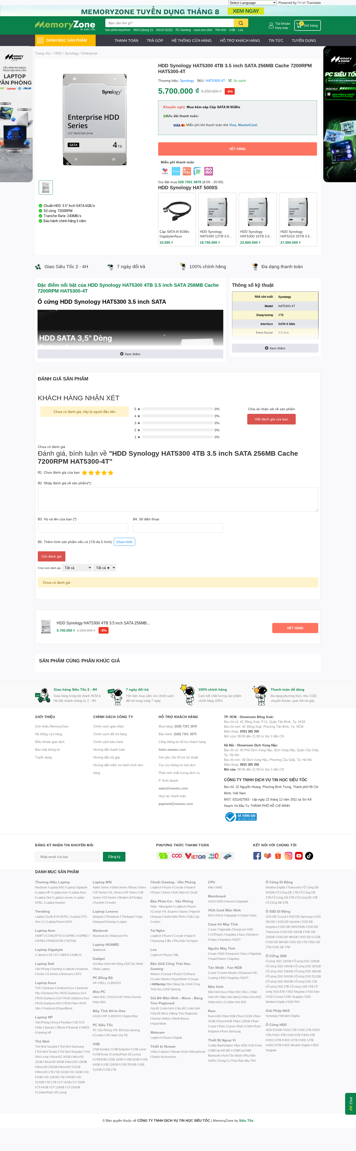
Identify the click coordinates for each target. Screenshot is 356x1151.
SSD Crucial (275, 997)
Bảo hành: (177, 734)
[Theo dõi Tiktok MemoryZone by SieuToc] (309, 855)
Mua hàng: (178, 726)
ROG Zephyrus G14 (73, 993)
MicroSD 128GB (76, 1062)
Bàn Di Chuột (188, 892)
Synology (187, 80)
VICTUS (79, 1022)
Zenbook (48, 988)
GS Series (109, 897)
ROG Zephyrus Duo (76, 998)
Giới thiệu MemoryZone (51, 726)
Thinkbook (112, 916)
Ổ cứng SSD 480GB (308, 971)
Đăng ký (114, 857)
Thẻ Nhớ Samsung (72, 1046)
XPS (78, 974)
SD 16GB (62, 1072)
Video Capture (159, 1051)
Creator (111, 902)
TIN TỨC (276, 40)
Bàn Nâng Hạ (176, 984)
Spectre (49, 1027)
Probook (73, 1027)
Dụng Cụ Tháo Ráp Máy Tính (237, 1060)
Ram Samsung (231, 1031)
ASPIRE (69, 936)
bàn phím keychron (118, 30)
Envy (55, 1022)
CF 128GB (57, 1087)
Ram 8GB (229, 1016)
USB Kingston (121, 1049)
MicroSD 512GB (70, 1067)
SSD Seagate (294, 997)
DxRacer (189, 974)
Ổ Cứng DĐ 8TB (277, 902)
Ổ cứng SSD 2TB (278, 986)
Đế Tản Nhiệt (134, 964)
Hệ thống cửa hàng (48, 734)
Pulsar (156, 892)
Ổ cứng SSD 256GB (280, 971)
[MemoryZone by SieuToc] (65, 25)
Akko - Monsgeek (161, 906)
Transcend (294, 887)
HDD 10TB (274, 1040)
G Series (52, 974)
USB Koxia (101, 1054)
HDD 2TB (305, 1030)
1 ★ (137, 437)
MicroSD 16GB (60, 1057)
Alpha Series (101, 887)
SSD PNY (293, 1002)
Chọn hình (124, 542)
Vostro (41, 974)
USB (232, 30)
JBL (169, 941)
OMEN (85, 1027)
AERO (65, 955)
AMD (219, 887)
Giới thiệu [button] (45, 717)
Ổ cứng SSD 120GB (278, 961)
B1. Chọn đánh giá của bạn (59, 472)
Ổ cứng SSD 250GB (308, 966)
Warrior (155, 974)
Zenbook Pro (50, 993)
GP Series (130, 892)
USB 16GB (116, 1059)
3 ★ (137, 423)
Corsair (178, 887)
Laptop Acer (60, 892)
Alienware (66, 974)
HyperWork (179, 979)
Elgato (178, 1037)
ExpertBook (64, 1008)
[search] (241, 23)
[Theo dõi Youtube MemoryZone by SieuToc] (299, 855)
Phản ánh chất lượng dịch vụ (179, 773)
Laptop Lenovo (63, 897)
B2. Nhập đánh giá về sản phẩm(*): (65, 483)
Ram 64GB (225, 1021)
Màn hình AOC (252, 997)
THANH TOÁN (126, 40)
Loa (240, 30)
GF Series (100, 892)
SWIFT (39, 936)
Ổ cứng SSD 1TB (306, 981)
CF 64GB (42, 1087)
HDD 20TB (274, 1045)
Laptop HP (43, 892)
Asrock (136, 997)
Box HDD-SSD (244, 1045)
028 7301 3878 (189, 182)
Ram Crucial (227, 1026)
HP (95, 983)
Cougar (194, 979)
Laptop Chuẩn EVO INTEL (52, 916)
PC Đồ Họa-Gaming (127, 1030)
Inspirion (82, 969)
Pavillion (66, 1022)
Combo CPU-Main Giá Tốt (111, 1035)
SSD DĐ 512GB (310, 937)
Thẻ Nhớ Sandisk (46, 1046)
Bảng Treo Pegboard (184, 1013)
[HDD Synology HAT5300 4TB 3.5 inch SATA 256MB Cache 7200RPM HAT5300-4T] (95, 119)
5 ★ (137, 409)
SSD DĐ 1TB (298, 942)
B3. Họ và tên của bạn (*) (57, 519)
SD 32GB (76, 1072)
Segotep (230, 934)
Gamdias (225, 939)
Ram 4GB (214, 1016)
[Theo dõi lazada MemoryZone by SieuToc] (267, 855)
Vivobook (49, 1008)
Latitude (69, 969)
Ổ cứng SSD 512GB (308, 976)
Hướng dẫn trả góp (106, 757)
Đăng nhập (281, 27)
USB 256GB (128, 1064)
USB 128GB (110, 1064)
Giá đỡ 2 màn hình (188, 1008)
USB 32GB (132, 1059)
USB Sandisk (101, 1049)
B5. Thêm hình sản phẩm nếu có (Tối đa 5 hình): (85, 542)
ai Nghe (193, 941)
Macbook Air (100, 936)
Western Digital (275, 887)
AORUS (76, 955)
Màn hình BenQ (231, 997)
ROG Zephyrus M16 (49, 1003)
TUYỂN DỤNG (304, 40)
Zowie (166, 892)
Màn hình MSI (237, 1002)
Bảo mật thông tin (47, 749)
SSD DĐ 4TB (281, 947)
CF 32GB (79, 1082)
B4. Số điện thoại (146, 519)
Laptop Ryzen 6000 (59, 922)
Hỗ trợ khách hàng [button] (178, 717)
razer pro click (203, 30)
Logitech (155, 887)
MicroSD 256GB (47, 1067)
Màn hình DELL (239, 992)
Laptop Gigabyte (76, 887)
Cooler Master (161, 979)
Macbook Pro (119, 936)
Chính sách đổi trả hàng (110, 734)
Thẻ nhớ (220, 30)
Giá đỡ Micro (160, 1013)
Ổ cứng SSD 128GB (306, 961)
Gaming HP (44, 1032)
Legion (122, 922)
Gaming (57, 969)
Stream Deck (179, 1051)
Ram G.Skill (244, 1026)
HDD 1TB (290, 1030)
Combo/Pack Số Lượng (52, 1092)
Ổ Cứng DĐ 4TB (307, 897)
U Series (40, 955)
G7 (57, 955)
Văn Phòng (42, 969)
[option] (95, 119)
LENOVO (115, 983)
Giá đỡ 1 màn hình (162, 1008)
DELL (103, 983)
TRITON (71, 941)
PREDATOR (55, 941)
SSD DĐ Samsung (300, 916)
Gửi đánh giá (52, 556)
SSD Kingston (296, 991)
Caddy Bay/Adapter (220, 1045)
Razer (167, 887)
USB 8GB (100, 1059)
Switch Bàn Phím (175, 916)
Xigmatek (225, 929)
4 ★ (137, 416)
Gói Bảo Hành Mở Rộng (108, 964)
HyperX (190, 887)
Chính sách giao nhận (108, 726)
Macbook (41, 887)
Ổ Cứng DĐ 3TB (283, 897)
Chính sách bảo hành (108, 742)
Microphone (197, 1051)
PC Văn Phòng (102, 1030)
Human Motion (161, 1018)
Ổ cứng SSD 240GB (280, 966)
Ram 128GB (242, 1021)
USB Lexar (139, 1049)
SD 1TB (51, 1082)
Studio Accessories (164, 1057)
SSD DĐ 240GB (292, 932)
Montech (252, 934)
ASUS (112, 997)
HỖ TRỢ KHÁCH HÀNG (240, 40)
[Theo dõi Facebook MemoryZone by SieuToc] (257, 855)
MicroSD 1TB (45, 1072)
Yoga (139, 916)
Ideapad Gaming (105, 922)
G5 (50, 955)
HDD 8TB (309, 1035)
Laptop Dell (44, 897)
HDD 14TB (307, 1040)
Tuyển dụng (43, 757)
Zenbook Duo (65, 988)
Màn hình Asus (217, 992)
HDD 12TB (290, 1040)
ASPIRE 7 (83, 936)
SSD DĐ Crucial (276, 916)
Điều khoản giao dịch (49, 742)
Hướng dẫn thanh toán (109, 749)
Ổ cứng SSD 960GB (280, 981)
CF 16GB (65, 1082)
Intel (210, 887)
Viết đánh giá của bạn (271, 419)
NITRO (41, 941)
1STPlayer (216, 934)
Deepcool (239, 929)
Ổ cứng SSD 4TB (302, 986)
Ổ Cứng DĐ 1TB (287, 892)
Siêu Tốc (246, 1120)
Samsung (158, 941)
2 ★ (137, 430)
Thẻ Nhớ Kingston (71, 1051)
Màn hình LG (217, 1002)
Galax (213, 939)
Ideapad (98, 916)
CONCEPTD (54, 936)
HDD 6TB (294, 1035)
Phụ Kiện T (181, 941)
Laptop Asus (78, 892)
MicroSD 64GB (54, 1062)
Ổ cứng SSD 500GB (280, 976)
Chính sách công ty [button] (113, 717)
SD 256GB (68, 1077)
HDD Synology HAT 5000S (187, 187)
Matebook (99, 950)
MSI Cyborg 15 (143, 30)
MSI (127, 997)
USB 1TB (110, 1069)
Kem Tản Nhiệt (232, 1055)
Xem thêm (132, 354)
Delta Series (119, 887)
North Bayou (181, 1018)
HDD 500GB (274, 1030)
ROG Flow (70, 1003)
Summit (99, 902)
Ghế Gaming (172, 989)
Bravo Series (138, 887)
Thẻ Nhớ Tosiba (47, 1051)
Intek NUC (99, 997)
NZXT (237, 939)
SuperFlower (217, 959)
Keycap (157, 916)
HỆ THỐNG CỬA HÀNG (192, 40)
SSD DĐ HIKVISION (292, 927)
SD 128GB (51, 1077)
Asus (242, 934)
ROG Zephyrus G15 (49, 998)
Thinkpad (127, 916)
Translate (314, 2)
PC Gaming (183, 30)
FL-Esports (171, 911)
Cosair (212, 929)
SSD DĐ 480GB (287, 937)
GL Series (115, 892)
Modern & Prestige (130, 897)
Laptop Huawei (55, 902)
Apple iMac (131, 1016)
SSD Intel (313, 991)
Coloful (244, 915)
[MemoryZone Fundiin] (178, 10)
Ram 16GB (245, 1016)
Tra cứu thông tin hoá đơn (177, 765)
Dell (175, 892)
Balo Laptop (102, 969)
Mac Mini (100, 1002)
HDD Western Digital (296, 1045)
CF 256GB (73, 1087)
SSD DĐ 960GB (277, 942)
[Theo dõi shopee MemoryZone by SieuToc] (278, 855)
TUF (37, 988)
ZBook (61, 1027)
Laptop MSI (56, 887)
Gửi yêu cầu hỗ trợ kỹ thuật (178, 757)
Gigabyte (242, 901)
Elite (39, 1027)
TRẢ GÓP (155, 40)
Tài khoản (282, 23)
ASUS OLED (164, 30)
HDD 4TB (279, 1035)
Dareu (184, 911)
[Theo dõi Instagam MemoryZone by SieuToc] (288, 855)
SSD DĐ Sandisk (289, 922)
